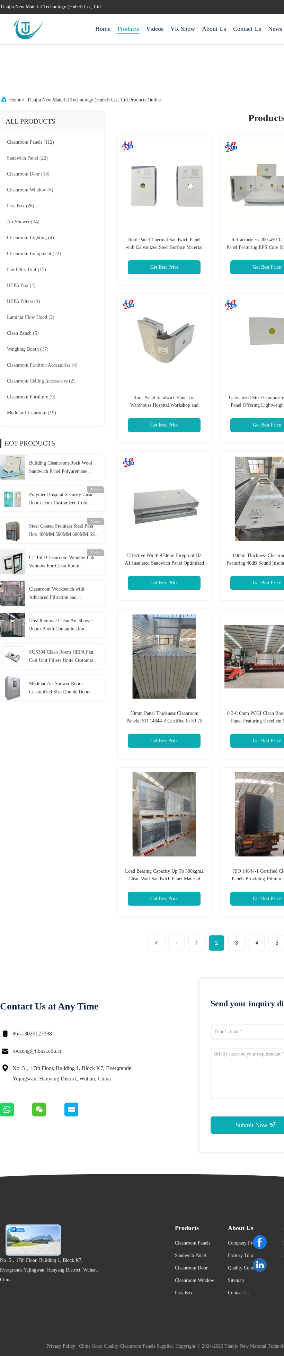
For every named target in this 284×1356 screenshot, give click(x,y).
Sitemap (236, 1280)
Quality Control (243, 1267)
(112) (30, 142)
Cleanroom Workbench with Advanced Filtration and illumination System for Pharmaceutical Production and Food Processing (59, 594)
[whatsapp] (16, 1114)
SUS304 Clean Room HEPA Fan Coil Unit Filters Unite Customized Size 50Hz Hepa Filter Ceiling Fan (63, 657)
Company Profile (244, 1243)
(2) (21, 285)
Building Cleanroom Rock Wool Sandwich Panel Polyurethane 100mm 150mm (60, 468)
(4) (30, 237)
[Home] (27, 29)
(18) (28, 174)
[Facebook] (260, 1242)
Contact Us (247, 28)
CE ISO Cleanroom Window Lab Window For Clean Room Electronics (61, 562)
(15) (26, 269)
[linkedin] (260, 1265)
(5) (23, 333)
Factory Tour (241, 1255)
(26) (20, 205)
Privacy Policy (60, 1346)
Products (128, 28)
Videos (154, 28)
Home (102, 28)
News (275, 28)
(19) (31, 412)
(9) (31, 396)
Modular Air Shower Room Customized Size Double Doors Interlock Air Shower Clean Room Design (62, 688)
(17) (27, 349)
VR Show (182, 28)
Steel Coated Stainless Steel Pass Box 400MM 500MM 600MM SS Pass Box (62, 531)
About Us (214, 28)
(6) (30, 189)
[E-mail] (80, 1114)
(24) (23, 221)
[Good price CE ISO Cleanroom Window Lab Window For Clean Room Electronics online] (12, 561)
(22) (27, 158)
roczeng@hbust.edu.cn (37, 1051)
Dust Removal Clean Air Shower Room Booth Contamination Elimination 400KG (61, 625)
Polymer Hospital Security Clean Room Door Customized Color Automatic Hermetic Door (61, 499)
